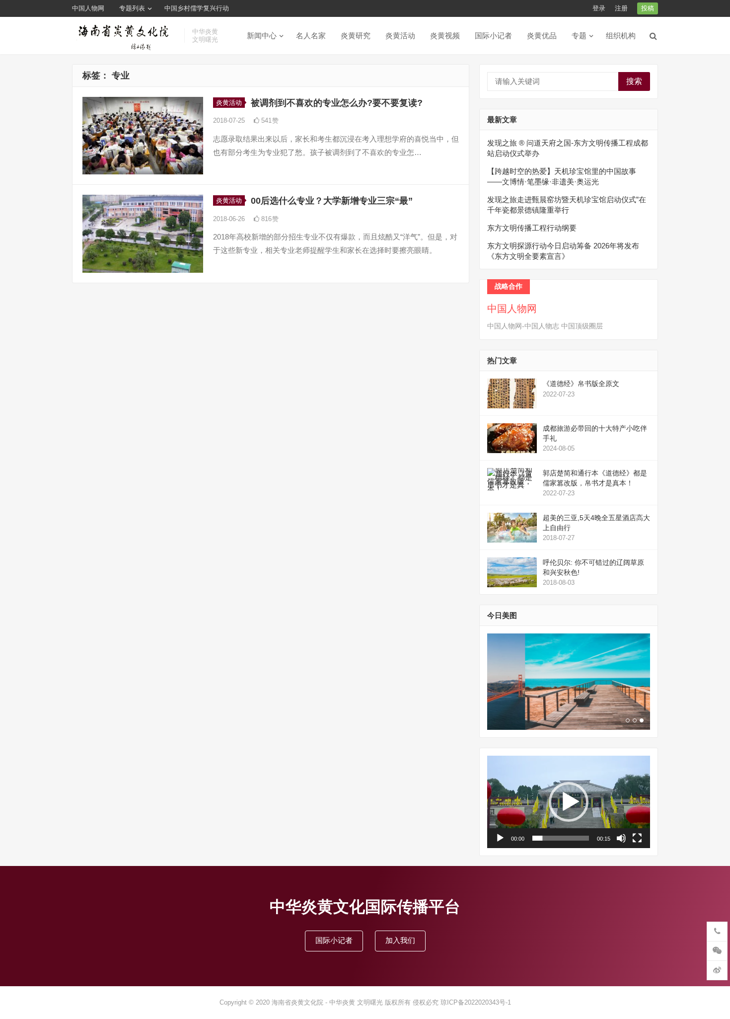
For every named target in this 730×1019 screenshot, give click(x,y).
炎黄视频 (445, 35)
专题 (579, 35)
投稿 (647, 8)
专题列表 (132, 8)
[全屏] (637, 838)
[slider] (560, 838)
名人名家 (311, 35)
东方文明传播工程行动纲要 (532, 228)
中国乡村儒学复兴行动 (196, 8)
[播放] (500, 838)
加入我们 (400, 940)
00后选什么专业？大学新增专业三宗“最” (332, 201)
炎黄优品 (542, 35)
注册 (621, 8)
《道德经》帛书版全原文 (581, 384)
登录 (598, 8)
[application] (568, 802)
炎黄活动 (400, 35)
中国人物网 (88, 8)
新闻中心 (262, 35)
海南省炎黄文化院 (297, 1002)
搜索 (634, 81)
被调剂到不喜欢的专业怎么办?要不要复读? (337, 103)
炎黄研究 (355, 35)
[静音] (621, 838)
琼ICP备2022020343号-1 (475, 1002)
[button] (568, 802)
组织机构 (621, 35)
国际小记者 (493, 35)
